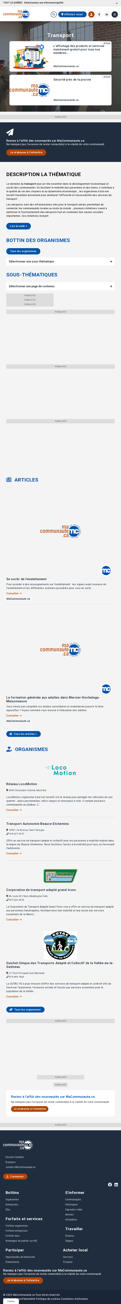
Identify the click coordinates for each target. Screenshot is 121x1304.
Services (68, 1256)
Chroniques (71, 1204)
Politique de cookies (48, 1298)
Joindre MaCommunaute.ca (20, 1167)
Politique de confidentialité (19, 1298)
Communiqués (73, 1199)
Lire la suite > (18, 226)
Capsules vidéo (73, 1209)
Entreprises (12, 1204)
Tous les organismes (23, 251)
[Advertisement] (60, 336)
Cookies (11, 1301)
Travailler (74, 1229)
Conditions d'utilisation (74, 1298)
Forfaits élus (13, 1235)
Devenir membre (15, 1157)
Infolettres (71, 1219)
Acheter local (75, 1250)
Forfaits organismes (17, 1225)
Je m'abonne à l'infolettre (26, 152)
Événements (12, 1261)
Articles (69, 1214)
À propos (11, 1162)
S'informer (75, 1192)
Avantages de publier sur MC (21, 1240)
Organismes (12, 1199)
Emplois (69, 1235)
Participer (15, 1250)
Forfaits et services (24, 1219)
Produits (67, 1261)
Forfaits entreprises (17, 1230)
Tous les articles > (25, 733)
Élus (8, 1209)
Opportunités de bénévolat (20, 1256)
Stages (69, 1240)
